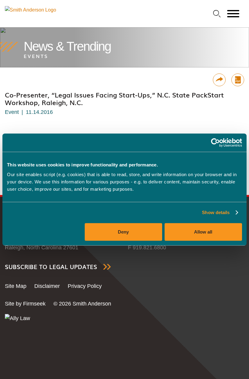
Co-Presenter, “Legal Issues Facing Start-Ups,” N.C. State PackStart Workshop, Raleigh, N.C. (114, 98)
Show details (216, 212)
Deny (123, 231)
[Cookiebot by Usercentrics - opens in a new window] (215, 142)
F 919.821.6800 (147, 247)
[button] (219, 79)
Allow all (203, 231)
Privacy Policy (85, 286)
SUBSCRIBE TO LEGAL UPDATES (51, 267)
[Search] (217, 14)
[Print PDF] (237, 79)
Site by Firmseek (25, 304)
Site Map (15, 286)
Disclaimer (47, 286)
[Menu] (233, 14)
